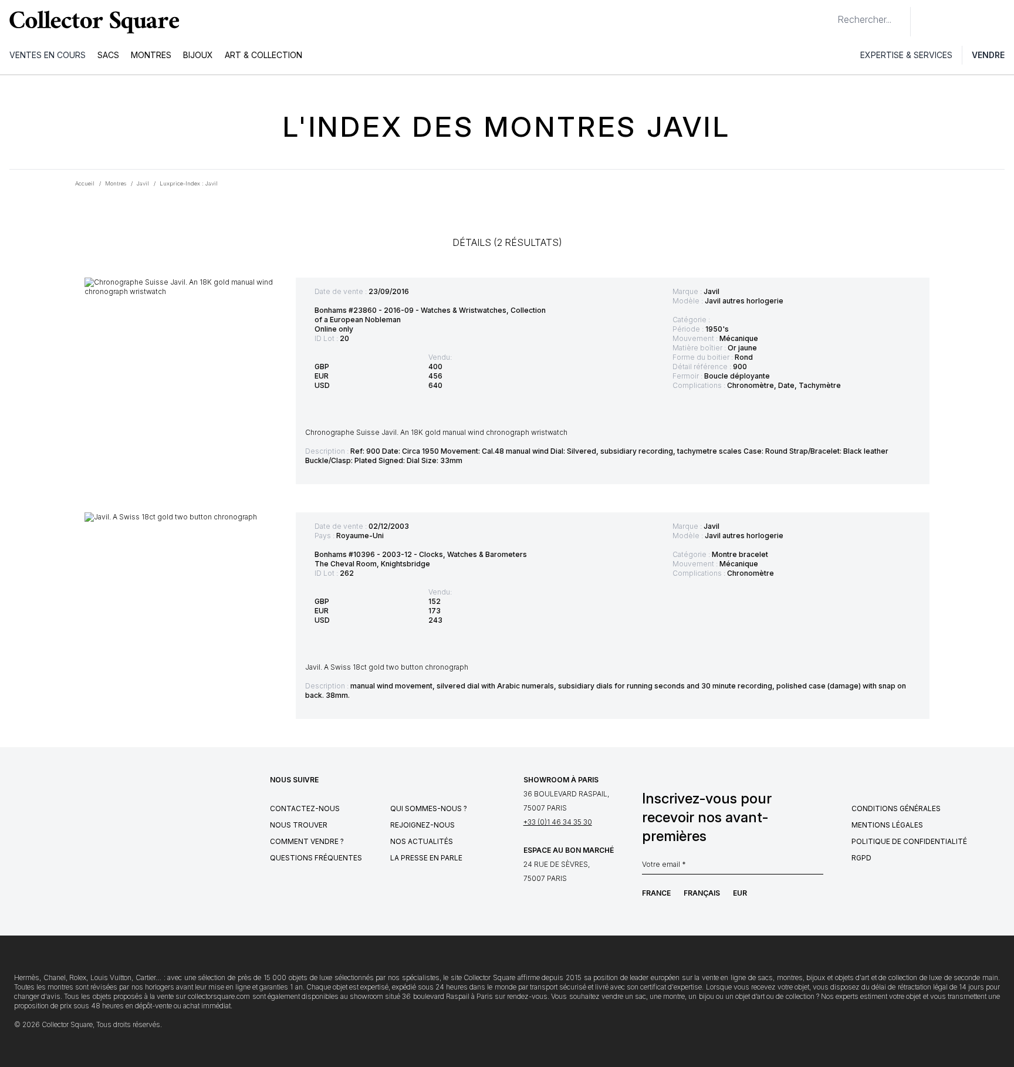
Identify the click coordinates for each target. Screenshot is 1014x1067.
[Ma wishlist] (952, 21)
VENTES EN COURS (47, 55)
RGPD (861, 857)
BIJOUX (198, 55)
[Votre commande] (977, 21)
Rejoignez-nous (422, 824)
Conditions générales (896, 808)
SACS (108, 55)
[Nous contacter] (926, 21)
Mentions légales (887, 824)
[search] (828, 15)
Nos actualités (421, 841)
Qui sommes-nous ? (428, 808)
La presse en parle (426, 857)
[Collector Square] (91, 22)
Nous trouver (298, 824)
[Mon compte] (1001, 21)
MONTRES (151, 55)
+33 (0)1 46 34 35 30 (557, 822)
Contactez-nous (305, 808)
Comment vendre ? (307, 841)
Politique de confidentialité (909, 841)
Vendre (988, 55)
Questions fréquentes (316, 857)
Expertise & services (906, 55)
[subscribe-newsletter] (817, 867)
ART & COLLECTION (263, 55)
